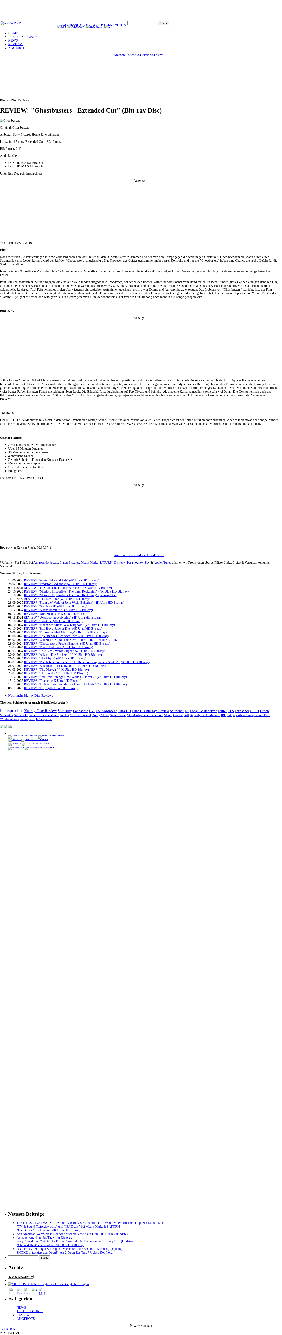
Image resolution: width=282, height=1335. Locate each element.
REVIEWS (15, 44)
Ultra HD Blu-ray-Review (150, 711)
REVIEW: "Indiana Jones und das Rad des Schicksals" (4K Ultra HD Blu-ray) (75, 684)
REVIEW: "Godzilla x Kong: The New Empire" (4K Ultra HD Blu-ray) (71, 639)
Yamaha (75, 715)
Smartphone (118, 715)
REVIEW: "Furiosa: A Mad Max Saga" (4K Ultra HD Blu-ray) (65, 632)
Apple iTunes (162, 562)
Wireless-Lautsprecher (14, 719)
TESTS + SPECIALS (22, 36)
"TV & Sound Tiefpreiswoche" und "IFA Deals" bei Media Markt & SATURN (68, 1226)
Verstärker (6, 715)
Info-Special (44, 719)
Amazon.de (41, 562)
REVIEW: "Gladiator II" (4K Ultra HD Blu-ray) (55, 606)
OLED (254, 711)
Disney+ (119, 562)
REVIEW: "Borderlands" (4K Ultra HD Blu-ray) (56, 613)
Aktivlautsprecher (138, 715)
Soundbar (177, 711)
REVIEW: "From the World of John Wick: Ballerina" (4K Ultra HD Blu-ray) (74, 602)
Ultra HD (124, 711)
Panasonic (80, 711)
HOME (13, 33)
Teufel (222, 711)
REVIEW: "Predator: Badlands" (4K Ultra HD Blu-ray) (60, 584)
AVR (266, 715)
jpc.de (54, 562)
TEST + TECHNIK (30, 1311)
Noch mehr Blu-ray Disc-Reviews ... (32, 695)
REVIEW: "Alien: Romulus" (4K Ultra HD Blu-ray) (58, 610)
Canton (178, 715)
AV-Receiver (207, 711)
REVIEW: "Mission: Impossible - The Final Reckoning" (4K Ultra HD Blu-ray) (76, 591)
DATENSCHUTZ (114, 25)
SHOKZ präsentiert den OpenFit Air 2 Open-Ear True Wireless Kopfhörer (65, 1252)
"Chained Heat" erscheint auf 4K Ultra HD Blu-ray (50, 1245)
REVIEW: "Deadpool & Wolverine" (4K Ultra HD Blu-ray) (63, 617)
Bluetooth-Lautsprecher (53, 715)
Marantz (214, 715)
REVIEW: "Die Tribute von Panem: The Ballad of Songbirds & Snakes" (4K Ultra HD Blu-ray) (87, 662)
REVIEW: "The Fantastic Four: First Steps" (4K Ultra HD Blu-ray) (68, 587)
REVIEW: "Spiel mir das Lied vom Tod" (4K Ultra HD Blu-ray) (66, 636)
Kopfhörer (109, 711)
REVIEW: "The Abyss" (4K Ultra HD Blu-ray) (55, 658)
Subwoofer (21, 715)
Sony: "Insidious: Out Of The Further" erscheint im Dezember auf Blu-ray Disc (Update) (75, 1241)
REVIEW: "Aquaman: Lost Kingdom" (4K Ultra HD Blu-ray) (65, 666)
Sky (147, 562)
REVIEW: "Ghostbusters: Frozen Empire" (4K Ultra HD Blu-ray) (67, 643)
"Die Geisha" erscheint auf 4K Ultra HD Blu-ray (48, 1230)
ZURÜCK (8, 1329)
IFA (92, 711)
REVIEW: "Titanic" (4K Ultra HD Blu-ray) (52, 680)
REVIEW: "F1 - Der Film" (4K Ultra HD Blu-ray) (57, 599)
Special (86, 715)
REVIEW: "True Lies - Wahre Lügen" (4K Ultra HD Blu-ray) (64, 651)
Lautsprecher (11, 710)
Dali (186, 715)
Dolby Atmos (100, 715)
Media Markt (89, 562)
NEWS (13, 40)
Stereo (168, 715)
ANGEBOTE (17, 48)
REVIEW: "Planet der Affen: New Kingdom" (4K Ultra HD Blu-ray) (69, 625)
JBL (223, 715)
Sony (194, 711)
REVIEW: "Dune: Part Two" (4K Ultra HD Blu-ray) (58, 647)
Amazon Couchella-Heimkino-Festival (139, 55)
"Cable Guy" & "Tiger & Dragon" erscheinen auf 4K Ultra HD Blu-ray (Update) (69, 1249)
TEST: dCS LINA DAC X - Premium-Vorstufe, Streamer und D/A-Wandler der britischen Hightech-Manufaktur (90, 1223)
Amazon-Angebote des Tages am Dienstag (44, 1237)
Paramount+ (135, 562)
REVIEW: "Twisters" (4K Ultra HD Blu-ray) (53, 621)
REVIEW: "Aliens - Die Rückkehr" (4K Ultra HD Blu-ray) (63, 654)
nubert (33, 715)
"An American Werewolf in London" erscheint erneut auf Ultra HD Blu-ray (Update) (72, 1234)
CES (231, 711)
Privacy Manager (141, 1325)
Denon (264, 711)
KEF (32, 719)
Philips (231, 715)
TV (98, 711)
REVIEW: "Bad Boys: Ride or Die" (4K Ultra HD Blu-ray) (63, 628)
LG (187, 711)
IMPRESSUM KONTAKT (81, 25)
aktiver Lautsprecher (249, 715)
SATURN (106, 562)
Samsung (65, 711)
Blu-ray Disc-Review (40, 711)
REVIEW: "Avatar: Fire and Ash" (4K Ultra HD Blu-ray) (61, 580)
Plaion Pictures (69, 562)
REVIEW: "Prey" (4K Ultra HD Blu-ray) (51, 688)
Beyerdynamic (199, 715)
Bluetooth (156, 715)
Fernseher (242, 711)
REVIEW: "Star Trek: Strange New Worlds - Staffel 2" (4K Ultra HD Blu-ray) (75, 677)
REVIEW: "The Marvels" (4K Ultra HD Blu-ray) (56, 669)
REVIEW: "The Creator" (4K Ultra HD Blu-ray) (56, 673)
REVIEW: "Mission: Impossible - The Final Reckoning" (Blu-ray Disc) (70, 595)
